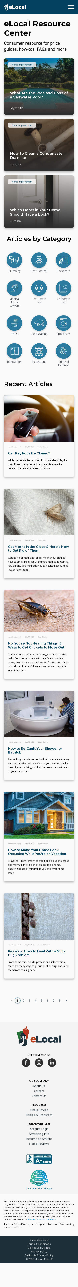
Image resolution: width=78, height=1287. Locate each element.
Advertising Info (39, 1134)
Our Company (39, 1081)
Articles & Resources (39, 1115)
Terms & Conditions (39, 1244)
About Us (39, 1086)
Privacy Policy (39, 1251)
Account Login (39, 1129)
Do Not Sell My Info (39, 1247)
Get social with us (39, 1055)
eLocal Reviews (39, 1144)
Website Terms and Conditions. (42, 1219)
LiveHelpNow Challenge (39, 1188)
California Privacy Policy (39, 1255)
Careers (39, 1091)
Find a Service (39, 1110)
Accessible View (39, 1240)
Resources (39, 1105)
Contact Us (39, 1096)
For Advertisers (39, 1123)
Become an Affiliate (39, 1139)
